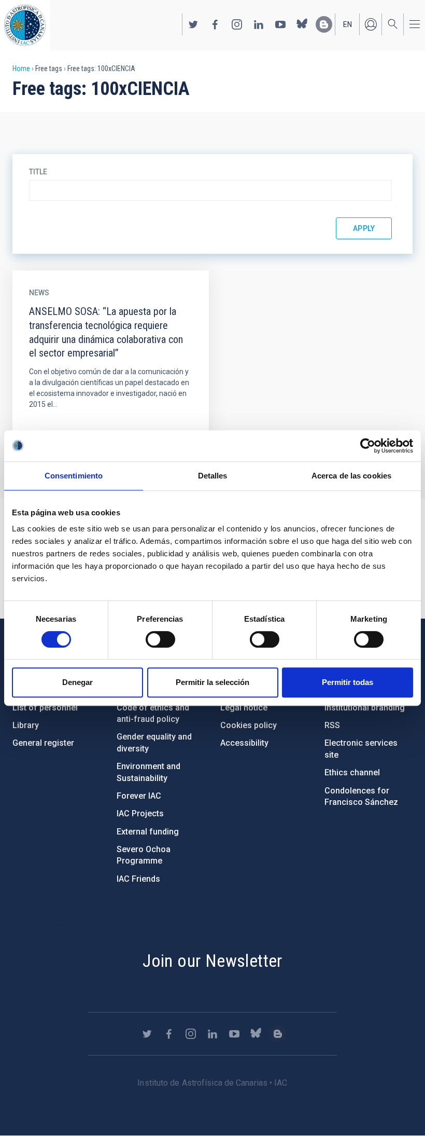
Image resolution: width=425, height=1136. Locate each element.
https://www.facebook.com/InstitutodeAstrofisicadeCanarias (215, 24)
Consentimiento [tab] (74, 475)
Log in (370, 24)
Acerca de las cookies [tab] (351, 475)
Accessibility (244, 743)
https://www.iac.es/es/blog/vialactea (324, 24)
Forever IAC (139, 796)
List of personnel (45, 708)
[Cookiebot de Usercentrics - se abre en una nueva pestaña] (367, 446)
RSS (332, 725)
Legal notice (243, 708)
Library (25, 725)
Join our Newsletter (212, 960)
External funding (148, 832)
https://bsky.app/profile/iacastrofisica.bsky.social (302, 24)
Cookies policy (248, 725)
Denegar (77, 682)
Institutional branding (364, 708)
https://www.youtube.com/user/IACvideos (280, 24)
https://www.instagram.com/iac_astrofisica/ (237, 24)
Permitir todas (347, 682)
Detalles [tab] (213, 475)
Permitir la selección (212, 682)
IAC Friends (138, 879)
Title (38, 172)
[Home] (25, 25)
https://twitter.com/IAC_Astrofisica (193, 24)
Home (21, 68)
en (347, 24)
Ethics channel (352, 772)
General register (43, 743)
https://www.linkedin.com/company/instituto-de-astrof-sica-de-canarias (259, 24)
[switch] (160, 639)
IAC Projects (140, 813)
